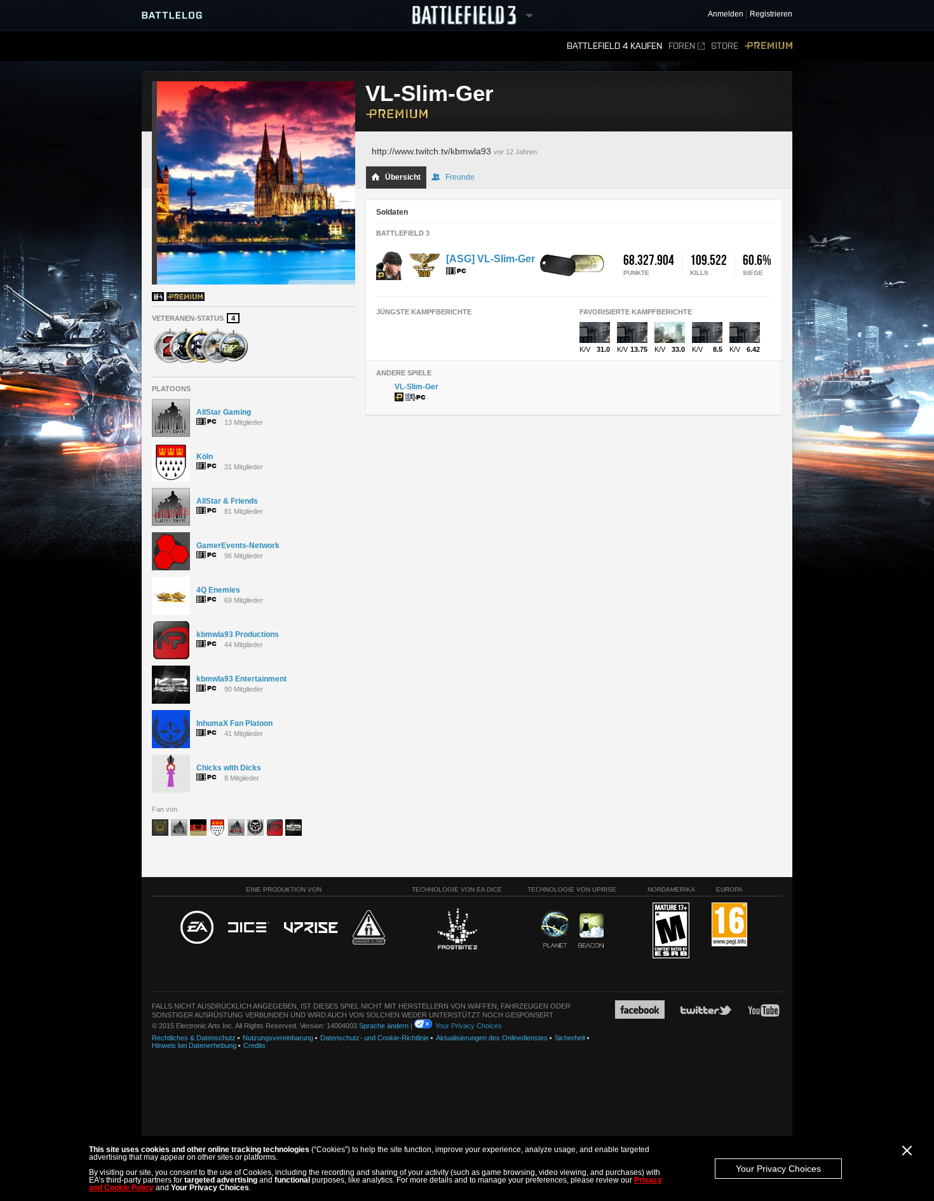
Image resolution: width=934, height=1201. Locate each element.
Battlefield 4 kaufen (614, 46)
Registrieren (771, 14)
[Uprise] (311, 928)
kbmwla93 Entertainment (241, 678)
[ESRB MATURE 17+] (671, 931)
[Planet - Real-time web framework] (555, 929)
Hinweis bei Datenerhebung (194, 1045)
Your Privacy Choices (778, 1169)
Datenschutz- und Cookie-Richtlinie (374, 1038)
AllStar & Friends (227, 501)
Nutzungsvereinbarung (278, 1038)
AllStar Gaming (223, 412)
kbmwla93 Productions (237, 634)
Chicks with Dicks (228, 767)
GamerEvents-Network (238, 545)
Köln (204, 456)
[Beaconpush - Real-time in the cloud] (591, 931)
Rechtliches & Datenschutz (194, 1038)
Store (724, 46)
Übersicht (403, 177)
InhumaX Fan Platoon (234, 723)
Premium (768, 46)
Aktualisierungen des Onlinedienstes (492, 1038)
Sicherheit (570, 1038)
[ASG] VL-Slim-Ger (490, 258)
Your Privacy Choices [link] (468, 1026)
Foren (681, 46)
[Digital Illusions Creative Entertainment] (248, 928)
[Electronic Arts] (196, 928)
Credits (254, 1045)
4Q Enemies (218, 590)
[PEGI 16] (729, 925)
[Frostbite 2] (456, 930)
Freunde (460, 177)
